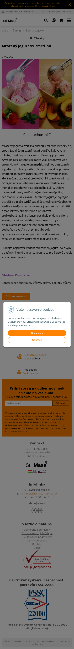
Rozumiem (37, 333)
